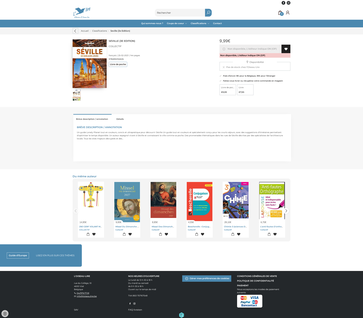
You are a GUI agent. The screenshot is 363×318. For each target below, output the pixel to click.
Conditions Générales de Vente (257, 276)
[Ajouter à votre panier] (88, 234)
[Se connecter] (287, 12)
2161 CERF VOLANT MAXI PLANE (95, 226)
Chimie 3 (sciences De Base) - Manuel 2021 (246, 226)
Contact (217, 23)
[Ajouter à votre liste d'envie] (285, 49)
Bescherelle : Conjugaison (201, 226)
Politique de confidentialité (255, 280)
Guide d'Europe (18, 255)
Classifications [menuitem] (199, 23)
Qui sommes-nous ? (152, 23)
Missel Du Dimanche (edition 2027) (133, 226)
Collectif (115, 46)
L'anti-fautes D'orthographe (274, 226)
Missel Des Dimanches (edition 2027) (171, 226)
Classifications (99, 30)
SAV (76, 309)
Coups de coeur (175, 23)
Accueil (85, 30)
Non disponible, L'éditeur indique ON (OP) (251, 48)
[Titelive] (181, 315)
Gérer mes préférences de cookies (209, 278)
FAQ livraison (135, 309)
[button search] (208, 13)
